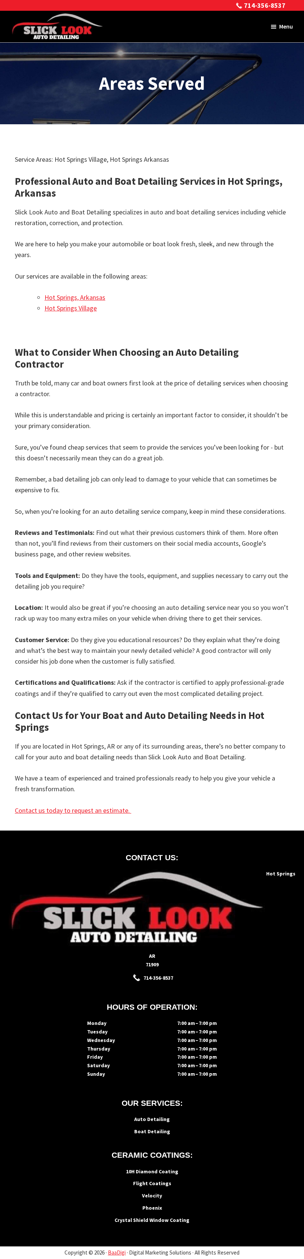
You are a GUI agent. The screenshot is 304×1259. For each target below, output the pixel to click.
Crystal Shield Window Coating (152, 1220)
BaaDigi (117, 1252)
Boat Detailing (152, 1131)
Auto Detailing (152, 1119)
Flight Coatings (152, 1183)
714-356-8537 (264, 5)
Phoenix (152, 1207)
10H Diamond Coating (152, 1171)
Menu (286, 26)
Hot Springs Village (70, 308)
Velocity (152, 1195)
